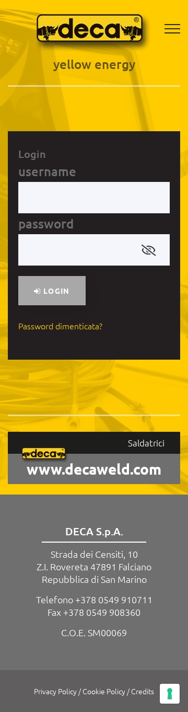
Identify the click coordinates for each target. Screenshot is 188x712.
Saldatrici (146, 443)
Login (55, 290)
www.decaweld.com (94, 469)
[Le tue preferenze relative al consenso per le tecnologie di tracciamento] (170, 694)
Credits (142, 691)
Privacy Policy (55, 691)
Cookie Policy (104, 691)
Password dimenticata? (60, 325)
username (47, 171)
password (46, 224)
